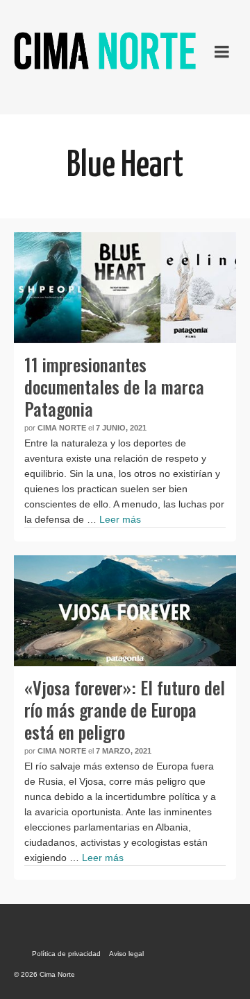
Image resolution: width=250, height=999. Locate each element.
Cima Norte (62, 428)
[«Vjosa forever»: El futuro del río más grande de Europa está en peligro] (125, 610)
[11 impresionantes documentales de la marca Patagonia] (125, 287)
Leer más (120, 519)
